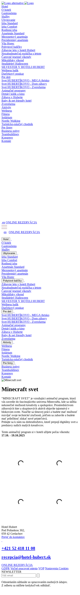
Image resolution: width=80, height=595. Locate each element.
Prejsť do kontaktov (13, 537)
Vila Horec (7, 43)
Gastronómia (9, 13)
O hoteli (6, 9)
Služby (5, 16)
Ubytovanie (8, 19)
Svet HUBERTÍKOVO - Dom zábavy (24, 83)
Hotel (4, 6)
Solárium (6, 117)
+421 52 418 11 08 (18, 548)
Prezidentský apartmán (14, 40)
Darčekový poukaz (12, 73)
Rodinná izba (9, 30)
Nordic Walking (10, 120)
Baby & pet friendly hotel (16, 100)
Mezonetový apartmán (14, 36)
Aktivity (6, 107)
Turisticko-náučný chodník (17, 124)
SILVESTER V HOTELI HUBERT (23, 67)
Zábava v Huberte (12, 97)
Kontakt (6, 141)
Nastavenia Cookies (56, 568)
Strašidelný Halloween (14, 63)
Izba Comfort (9, 26)
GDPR (5, 568)
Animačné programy (13, 90)
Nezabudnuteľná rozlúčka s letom (21, 53)
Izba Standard (9, 23)
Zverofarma (8, 104)
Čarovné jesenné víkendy (16, 56)
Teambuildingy (10, 134)
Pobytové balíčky (11, 46)
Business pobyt (10, 130)
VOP (41, 568)
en (3, 222)
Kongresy (7, 137)
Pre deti (5, 77)
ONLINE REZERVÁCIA (21, 222)
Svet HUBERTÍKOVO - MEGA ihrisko (25, 80)
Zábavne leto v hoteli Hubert (18, 50)
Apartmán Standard (12, 33)
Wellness (6, 110)
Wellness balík (9, 70)
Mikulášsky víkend (12, 60)
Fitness (5, 114)
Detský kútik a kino (13, 93)
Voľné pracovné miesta (24, 568)
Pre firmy (6, 127)
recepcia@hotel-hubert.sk (26, 557)
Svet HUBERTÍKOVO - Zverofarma (23, 87)
